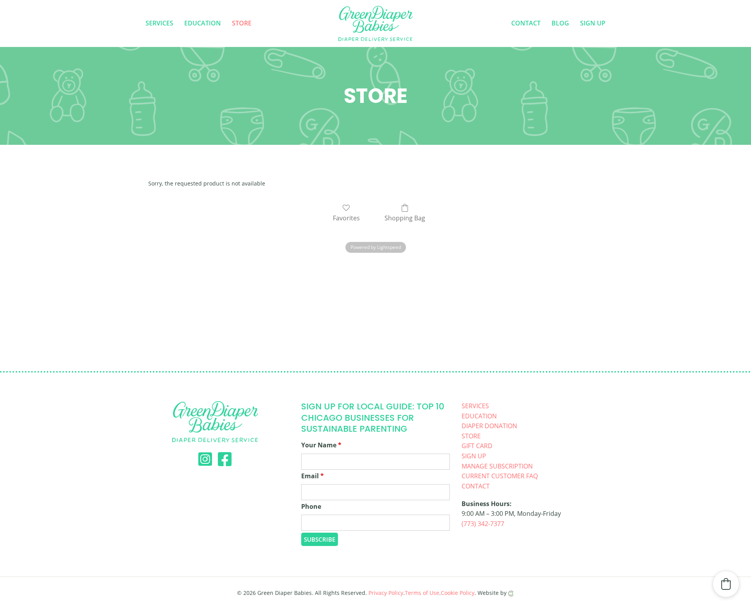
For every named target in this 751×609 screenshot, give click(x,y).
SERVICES (475, 406)
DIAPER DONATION (489, 426)
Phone (311, 506)
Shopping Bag (404, 218)
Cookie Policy (457, 592)
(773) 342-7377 (483, 523)
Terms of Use (422, 592)
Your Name (321, 445)
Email (312, 476)
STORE (471, 436)
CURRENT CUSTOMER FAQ (500, 476)
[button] (726, 584)
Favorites (346, 218)
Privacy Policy (385, 592)
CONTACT (476, 486)
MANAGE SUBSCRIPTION (497, 466)
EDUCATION (479, 416)
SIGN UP (474, 456)
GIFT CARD (477, 445)
